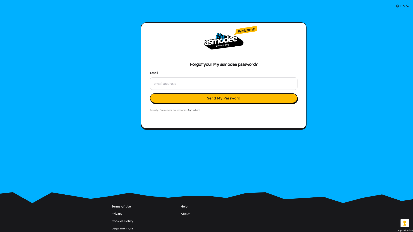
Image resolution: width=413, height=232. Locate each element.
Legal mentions (123, 228)
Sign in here (194, 110)
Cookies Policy (122, 221)
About (185, 214)
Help (184, 206)
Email (154, 73)
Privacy (117, 214)
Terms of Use (121, 206)
